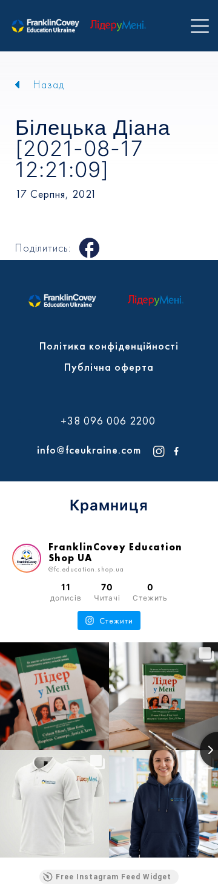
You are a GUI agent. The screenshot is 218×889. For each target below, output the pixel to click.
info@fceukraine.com (89, 449)
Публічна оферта (109, 367)
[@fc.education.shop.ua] (27, 558)
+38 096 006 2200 (108, 421)
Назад (48, 84)
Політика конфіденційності (109, 346)
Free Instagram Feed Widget (113, 877)
